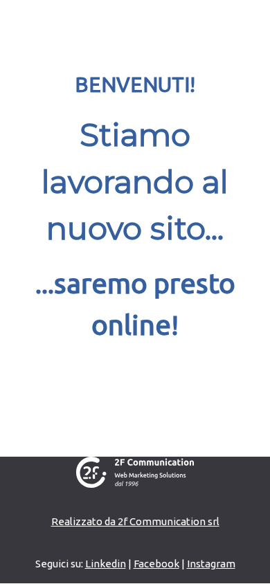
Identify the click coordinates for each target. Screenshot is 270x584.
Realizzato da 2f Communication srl (135, 521)
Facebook (156, 563)
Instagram (211, 563)
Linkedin (105, 563)
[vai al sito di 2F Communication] (135, 471)
